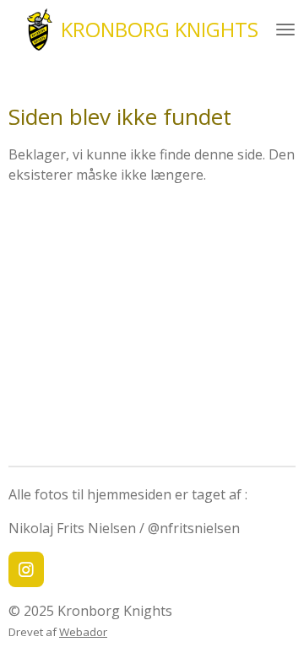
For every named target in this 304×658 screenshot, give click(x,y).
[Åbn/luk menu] (285, 29)
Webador (83, 631)
